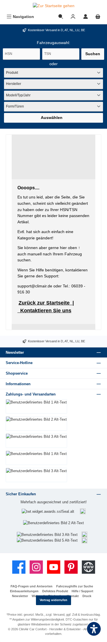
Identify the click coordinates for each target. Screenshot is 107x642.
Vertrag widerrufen (53, 600)
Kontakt (73, 596)
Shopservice (17, 373)
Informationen (18, 384)
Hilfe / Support (82, 591)
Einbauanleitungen (24, 591)
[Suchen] (60, 16)
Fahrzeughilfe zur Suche (74, 586)
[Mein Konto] (85, 16)
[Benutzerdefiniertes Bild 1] (83, 511)
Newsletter (20, 596)
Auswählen (51, 117)
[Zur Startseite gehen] (53, 6)
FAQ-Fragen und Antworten (32, 586)
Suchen (92, 53)
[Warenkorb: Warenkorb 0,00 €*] (98, 16)
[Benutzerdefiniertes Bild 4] (84, 534)
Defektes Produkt (55, 591)
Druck (86, 596)
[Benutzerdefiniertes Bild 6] (84, 540)
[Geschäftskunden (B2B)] (73, 16)
